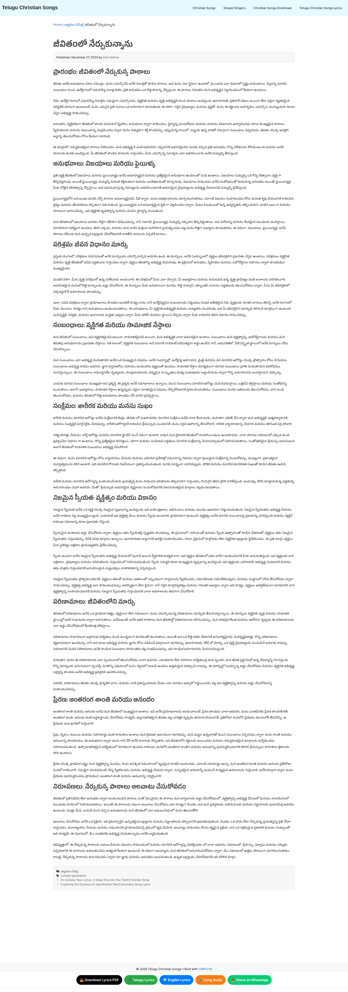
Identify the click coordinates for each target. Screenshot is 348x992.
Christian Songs (204, 8)
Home (57, 24)
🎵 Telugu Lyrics (140, 980)
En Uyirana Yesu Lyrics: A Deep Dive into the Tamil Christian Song (105, 880)
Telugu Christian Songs (30, 7)
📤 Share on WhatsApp (249, 980)
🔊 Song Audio (210, 980)
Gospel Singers (234, 8)
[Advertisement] (166, 930)
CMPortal (205, 969)
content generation (73, 875)
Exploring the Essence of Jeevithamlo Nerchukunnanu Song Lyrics (105, 884)
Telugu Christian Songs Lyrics (320, 8)
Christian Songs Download (272, 8)
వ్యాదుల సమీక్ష (73, 24)
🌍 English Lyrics (176, 980)
